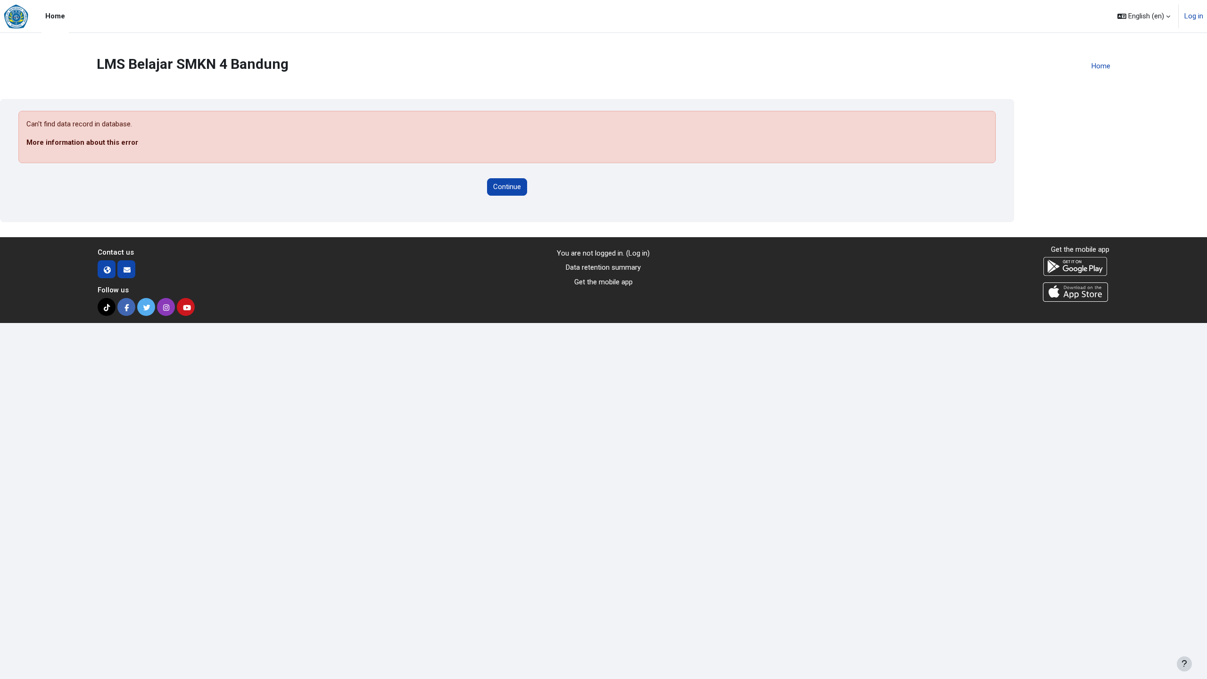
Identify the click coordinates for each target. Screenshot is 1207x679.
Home (1100, 66)
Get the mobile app (603, 282)
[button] (1143, 16)
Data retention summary (603, 267)
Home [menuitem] (55, 16)
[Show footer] (1184, 663)
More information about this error (82, 142)
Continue (507, 186)
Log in (1193, 16)
